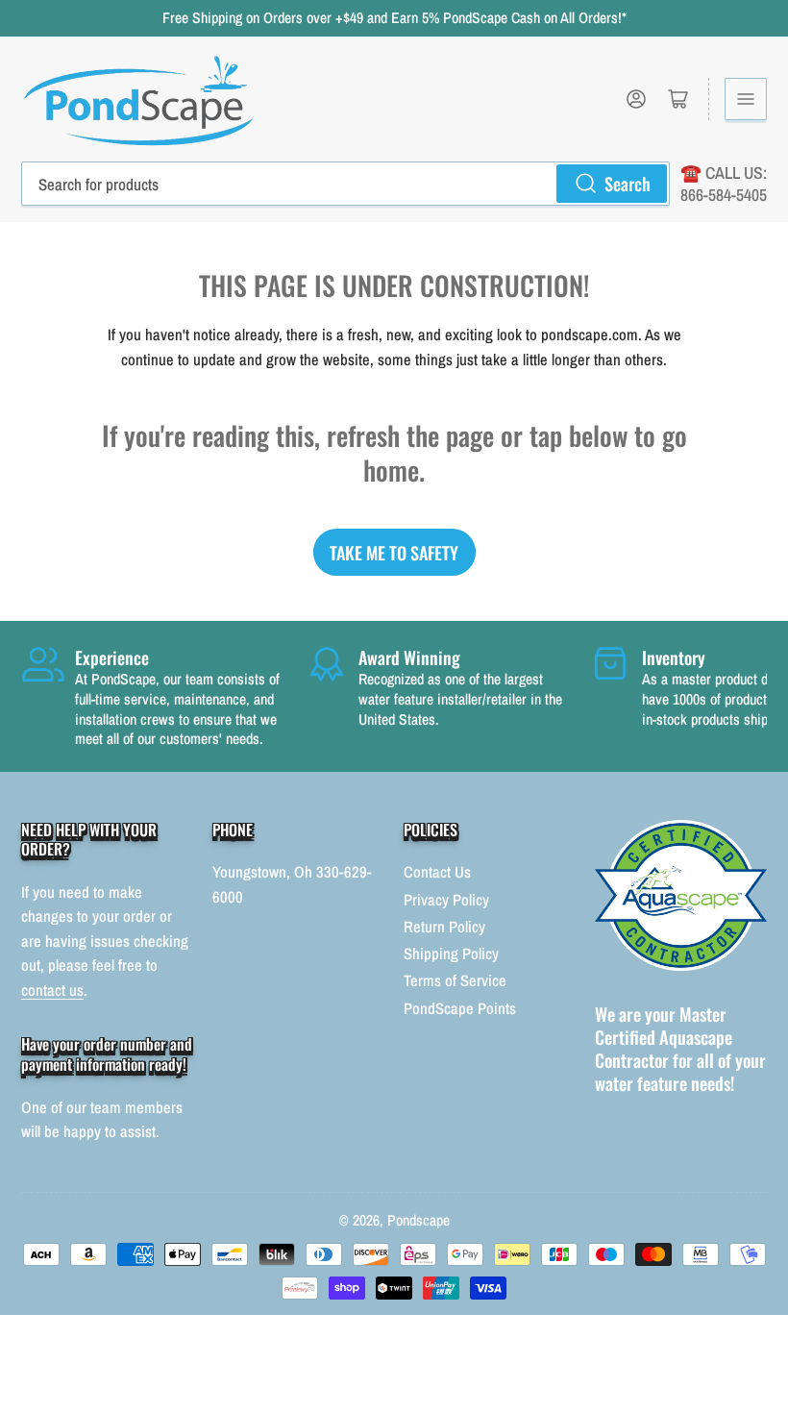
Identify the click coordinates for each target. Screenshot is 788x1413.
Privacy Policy (446, 899)
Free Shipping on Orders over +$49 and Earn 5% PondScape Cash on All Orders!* (394, 18)
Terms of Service (455, 980)
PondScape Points (460, 1008)
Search (627, 183)
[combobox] (345, 183)
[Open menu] (746, 99)
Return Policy (444, 926)
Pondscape (418, 1220)
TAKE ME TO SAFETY (394, 552)
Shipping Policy (451, 953)
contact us (52, 990)
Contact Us (437, 871)
